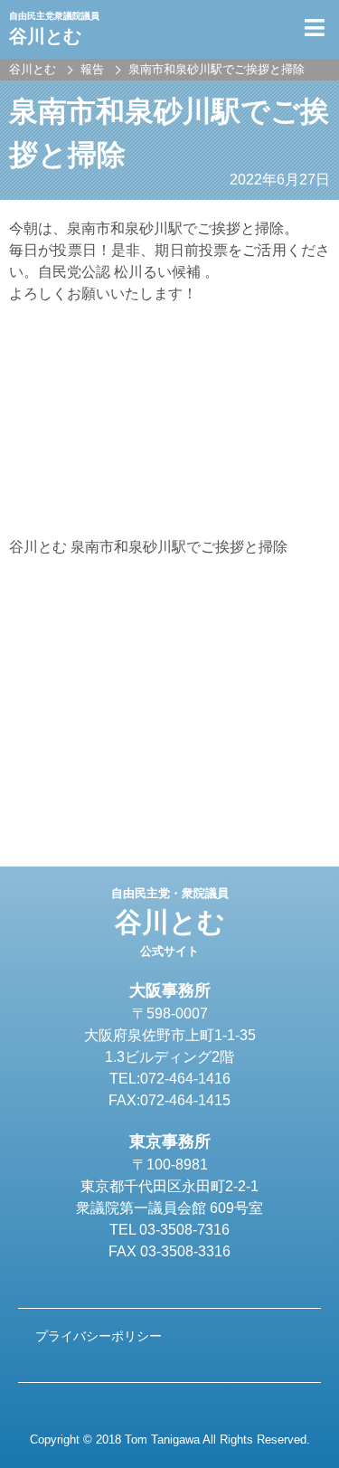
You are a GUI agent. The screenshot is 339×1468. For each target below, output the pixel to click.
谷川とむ (170, 922)
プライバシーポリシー (98, 1336)
